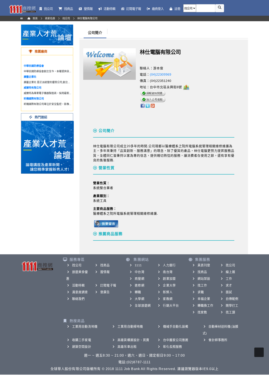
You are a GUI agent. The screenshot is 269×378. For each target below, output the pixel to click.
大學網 (139, 299)
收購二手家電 (81, 340)
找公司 (77, 265)
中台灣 (139, 272)
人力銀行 (169, 265)
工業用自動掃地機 (130, 326)
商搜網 (139, 278)
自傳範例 (232, 299)
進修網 (139, 285)
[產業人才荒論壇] (47, 35)
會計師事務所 (218, 340)
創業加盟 (169, 278)
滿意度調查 (80, 292)
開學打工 (232, 305)
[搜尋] (219, 8)
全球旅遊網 (143, 305)
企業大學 (169, 285)
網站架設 (204, 278)
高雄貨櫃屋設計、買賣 (133, 340)
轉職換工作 (206, 305)
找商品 (105, 265)
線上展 (230, 272)
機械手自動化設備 (176, 326)
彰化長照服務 (172, 346)
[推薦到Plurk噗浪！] (152, 105)
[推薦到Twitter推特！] (147, 105)
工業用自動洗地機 (85, 326)
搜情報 (105, 272)
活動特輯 (78, 285)
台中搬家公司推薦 (176, 340)
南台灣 (167, 272)
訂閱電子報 (108, 285)
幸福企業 (204, 299)
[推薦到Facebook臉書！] (142, 105)
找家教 (202, 312)
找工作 (202, 285)
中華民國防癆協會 (34, 65)
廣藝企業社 (30, 76)
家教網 (167, 299)
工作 (229, 278)
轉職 (138, 292)
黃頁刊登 (204, 265)
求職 (201, 292)
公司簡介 (95, 33)
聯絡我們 (78, 299)
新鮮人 (167, 292)
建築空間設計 (81, 346)
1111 (138, 265)
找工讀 (230, 312)
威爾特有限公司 (32, 87)
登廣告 (105, 292)
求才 (229, 285)
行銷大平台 (171, 305)
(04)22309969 (160, 74)
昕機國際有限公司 (34, 98)
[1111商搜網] (22, 9)
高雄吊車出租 (127, 346)
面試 (229, 292)
